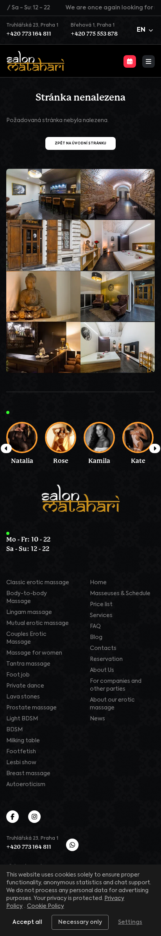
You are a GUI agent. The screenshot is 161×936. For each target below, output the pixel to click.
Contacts (103, 648)
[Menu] (148, 61)
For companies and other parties (115, 685)
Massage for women (34, 653)
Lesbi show (21, 762)
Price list (101, 604)
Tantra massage (28, 664)
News (97, 719)
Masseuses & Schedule (120, 593)
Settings (130, 922)
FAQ (95, 626)
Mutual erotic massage (37, 623)
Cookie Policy (45, 906)
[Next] (154, 448)
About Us (102, 670)
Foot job (18, 675)
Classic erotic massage (37, 582)
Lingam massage (29, 612)
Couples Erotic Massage (26, 638)
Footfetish (21, 751)
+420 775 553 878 (94, 34)
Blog (96, 637)
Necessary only (80, 922)
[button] (146, 30)
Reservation (106, 659)
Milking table (23, 740)
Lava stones (23, 697)
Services (101, 615)
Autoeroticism (25, 784)
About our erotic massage (112, 704)
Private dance (25, 686)
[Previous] (6, 448)
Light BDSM (22, 719)
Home (98, 582)
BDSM (14, 730)
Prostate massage (31, 708)
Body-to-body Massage (26, 597)
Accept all (27, 922)
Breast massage (28, 773)
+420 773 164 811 (28, 34)
